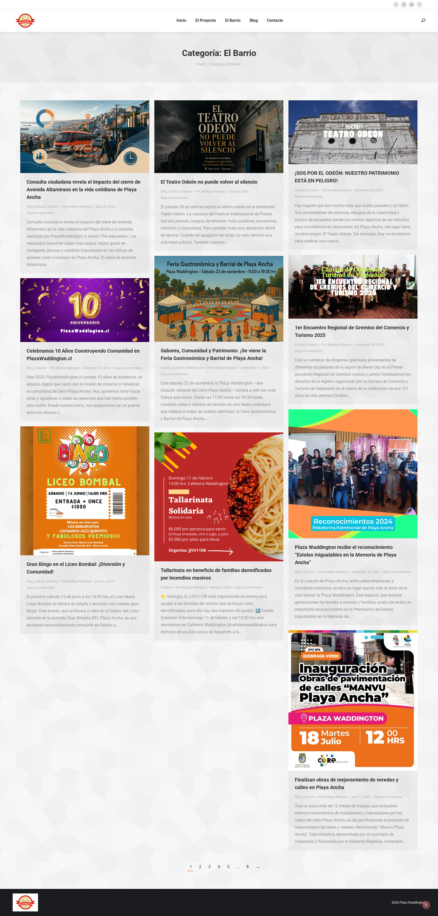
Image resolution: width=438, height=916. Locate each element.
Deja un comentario (40, 213)
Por (77, 206)
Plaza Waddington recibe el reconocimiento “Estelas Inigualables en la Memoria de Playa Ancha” (345, 554)
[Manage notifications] (426, 905)
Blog (30, 206)
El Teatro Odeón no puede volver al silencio (209, 182)
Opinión (53, 206)
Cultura (174, 191)
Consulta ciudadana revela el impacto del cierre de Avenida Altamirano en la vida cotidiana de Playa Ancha (83, 189)
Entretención (195, 368)
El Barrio (40, 206)
